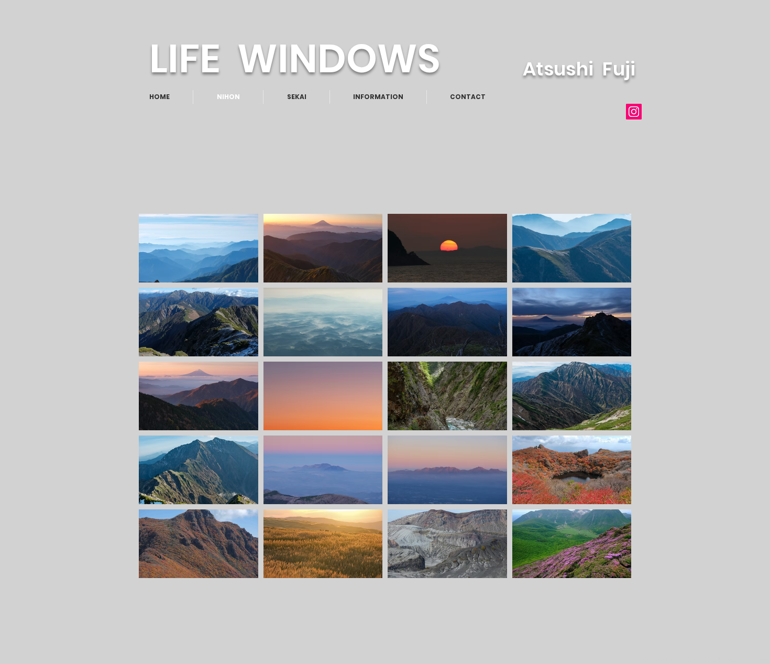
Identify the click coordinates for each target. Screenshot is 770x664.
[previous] (161, 405)
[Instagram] (634, 111)
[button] (198, 248)
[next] (609, 405)
